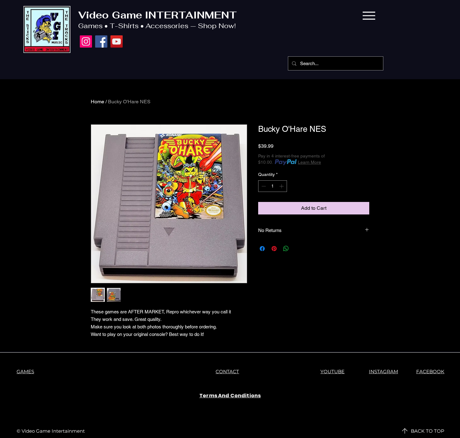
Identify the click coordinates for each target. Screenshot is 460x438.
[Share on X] (298, 248)
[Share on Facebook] (262, 248)
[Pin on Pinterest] (274, 248)
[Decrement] (263, 186)
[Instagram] (86, 41)
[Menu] (368, 15)
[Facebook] (101, 41)
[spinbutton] (272, 186)
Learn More (309, 162)
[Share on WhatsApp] (286, 248)
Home (97, 102)
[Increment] (282, 186)
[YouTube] (116, 41)
